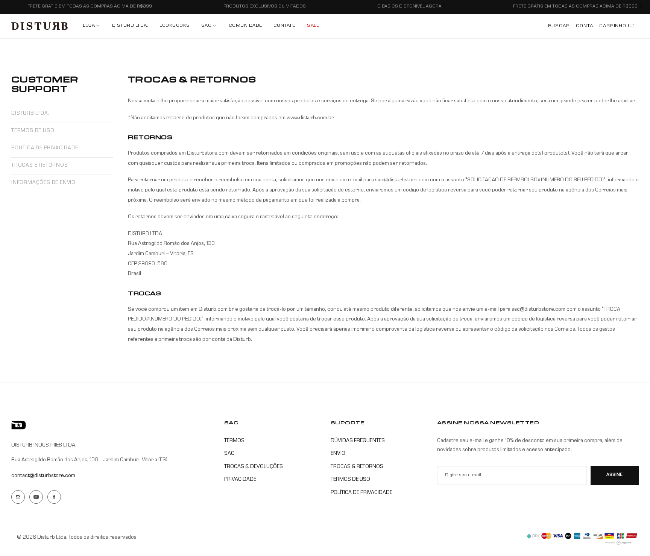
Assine (614, 475)
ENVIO (338, 453)
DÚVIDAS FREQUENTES (358, 441)
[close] (641, 7)
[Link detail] (18, 497)
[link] (209, 26)
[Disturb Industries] (39, 26)
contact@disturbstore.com (43, 476)
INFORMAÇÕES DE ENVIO (43, 183)
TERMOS (234, 441)
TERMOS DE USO (32, 131)
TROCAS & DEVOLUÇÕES (253, 466)
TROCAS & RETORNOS (357, 466)
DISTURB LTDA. (30, 113)
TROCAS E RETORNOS (39, 165)
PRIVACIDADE (240, 479)
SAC (229, 453)
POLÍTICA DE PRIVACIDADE (44, 148)
